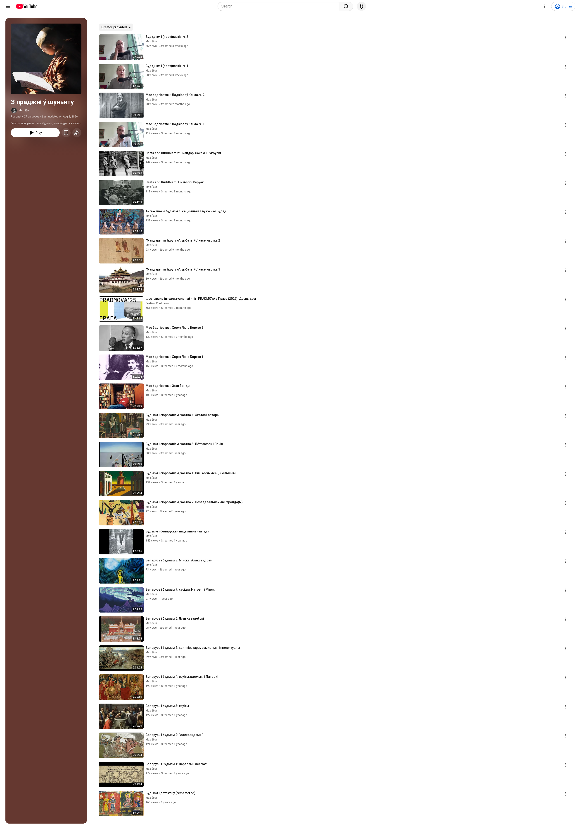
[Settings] (545, 6)
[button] (46, 59)
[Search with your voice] (361, 6)
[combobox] (279, 6)
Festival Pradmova (157, 303)
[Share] (76, 132)
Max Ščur (24, 110)
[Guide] (8, 6)
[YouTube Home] (26, 6)
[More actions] (565, 37)
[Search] (346, 6)
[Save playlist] (66, 132)
